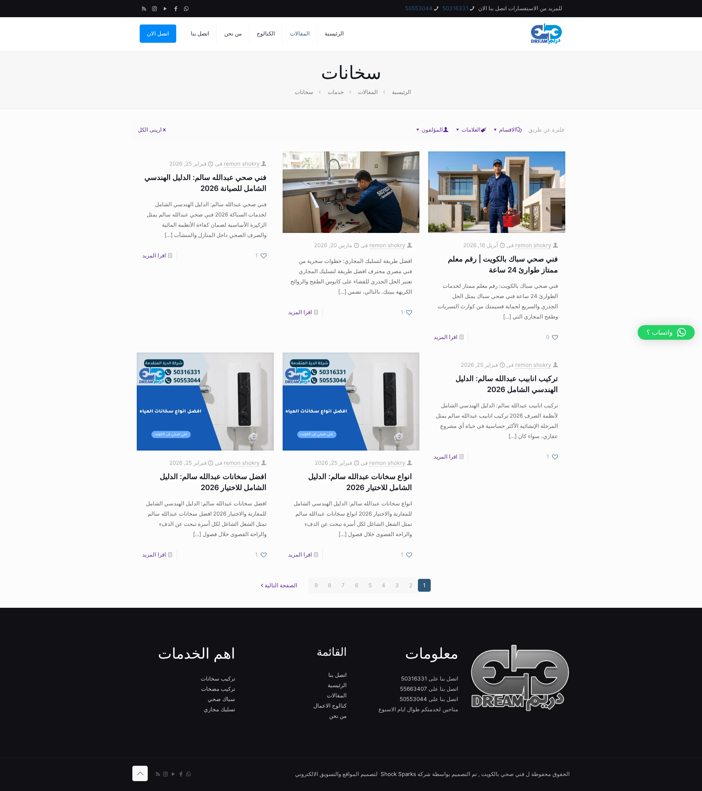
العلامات (470, 129)
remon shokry (533, 245)
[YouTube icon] (165, 8)
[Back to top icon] (140, 773)
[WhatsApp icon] (186, 8)
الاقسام (507, 129)
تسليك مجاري (219, 709)
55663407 (413, 688)
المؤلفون (432, 129)
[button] (666, 332)
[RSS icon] (144, 8)
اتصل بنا (337, 674)
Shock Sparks (398, 774)
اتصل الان (158, 33)
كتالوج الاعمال (330, 705)
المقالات (368, 91)
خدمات (336, 91)
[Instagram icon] (154, 8)
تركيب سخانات (218, 678)
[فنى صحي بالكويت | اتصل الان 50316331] (545, 33)
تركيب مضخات (218, 688)
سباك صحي (221, 699)
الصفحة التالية (281, 585)
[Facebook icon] (175, 8)
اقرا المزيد (445, 337)
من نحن (338, 715)
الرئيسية (401, 91)
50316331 (455, 8)
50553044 (419, 8)
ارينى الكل (150, 129)
